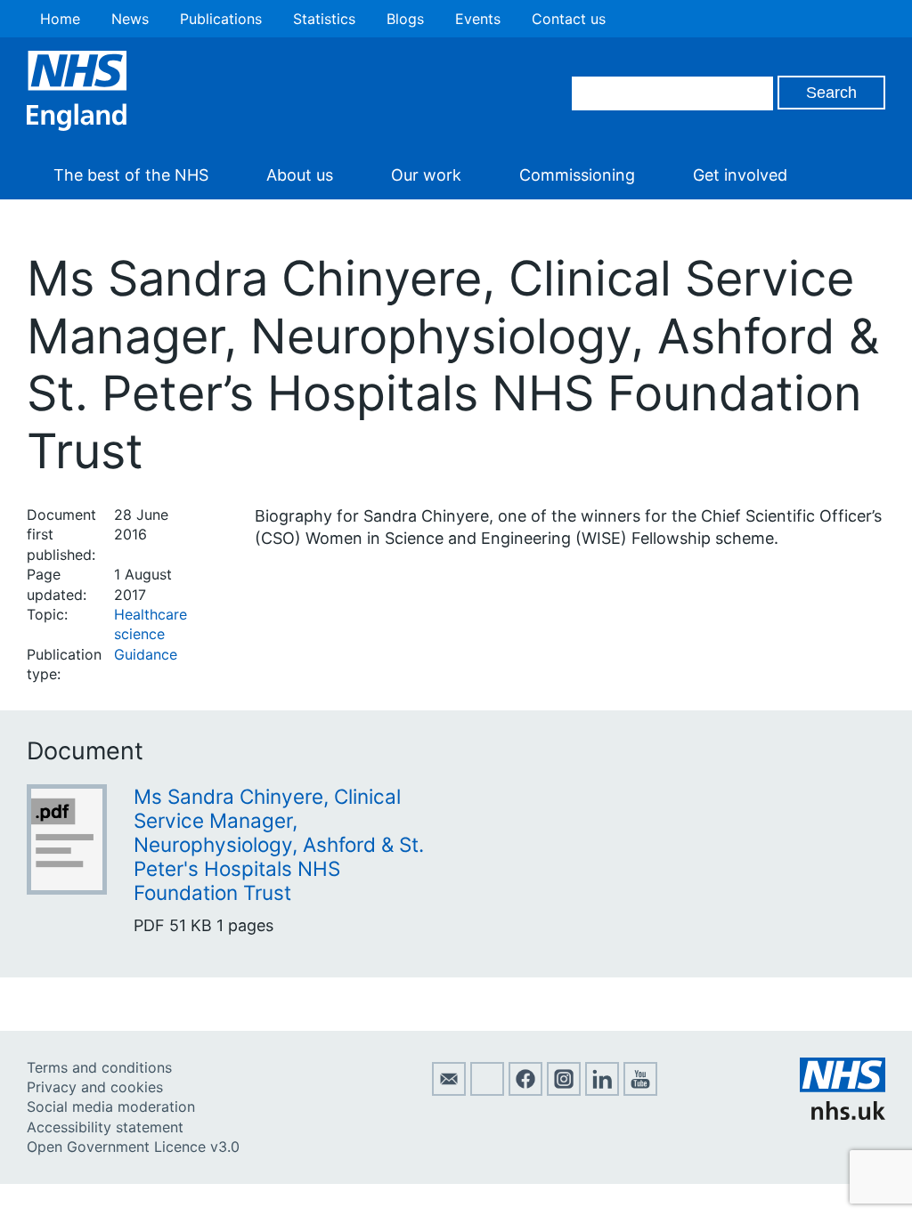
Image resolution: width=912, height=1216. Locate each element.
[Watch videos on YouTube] (640, 1090)
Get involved (740, 175)
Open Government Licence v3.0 (133, 1146)
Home (60, 19)
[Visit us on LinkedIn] (602, 1090)
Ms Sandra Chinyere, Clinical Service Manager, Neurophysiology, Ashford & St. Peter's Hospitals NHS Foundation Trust (279, 844)
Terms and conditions (99, 1067)
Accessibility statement (105, 1127)
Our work (426, 175)
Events (478, 19)
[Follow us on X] (487, 1090)
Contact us (569, 19)
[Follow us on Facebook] (525, 1090)
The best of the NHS (130, 175)
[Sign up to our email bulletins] (449, 1090)
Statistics (324, 19)
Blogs (405, 19)
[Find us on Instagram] (564, 1090)
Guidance (145, 654)
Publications (221, 19)
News (130, 19)
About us (299, 175)
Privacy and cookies (95, 1087)
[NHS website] (842, 1114)
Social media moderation (111, 1106)
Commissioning (577, 175)
